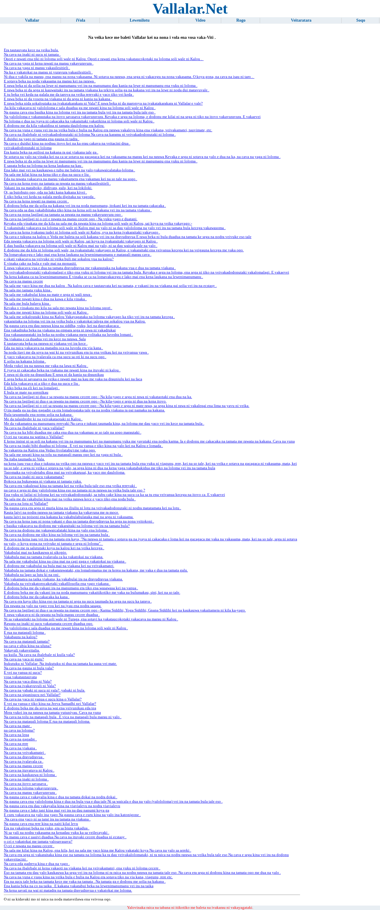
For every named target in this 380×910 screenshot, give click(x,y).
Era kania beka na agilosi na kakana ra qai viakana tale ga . (51, 152)
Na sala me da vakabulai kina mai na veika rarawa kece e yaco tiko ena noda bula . (70, 499)
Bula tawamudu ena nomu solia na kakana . (38, 415)
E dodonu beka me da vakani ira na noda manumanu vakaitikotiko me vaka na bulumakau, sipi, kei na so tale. (92, 592)
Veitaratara (301, 20)
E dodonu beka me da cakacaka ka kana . (36, 597)
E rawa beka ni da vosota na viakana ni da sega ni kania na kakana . (58, 99)
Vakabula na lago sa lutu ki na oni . (32, 575)
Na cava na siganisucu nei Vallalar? (32, 695)
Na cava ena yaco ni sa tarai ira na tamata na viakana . (47, 819)
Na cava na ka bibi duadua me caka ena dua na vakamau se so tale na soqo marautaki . (72, 432)
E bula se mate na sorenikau (26, 392)
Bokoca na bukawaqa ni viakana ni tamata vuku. (43, 481)
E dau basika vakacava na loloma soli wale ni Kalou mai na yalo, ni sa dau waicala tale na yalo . (80, 246)
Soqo (360, 20)
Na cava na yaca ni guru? (24, 659)
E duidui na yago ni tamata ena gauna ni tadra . (41, 139)
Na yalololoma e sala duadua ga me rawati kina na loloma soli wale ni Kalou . (66, 628)
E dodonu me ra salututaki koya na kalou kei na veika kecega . (54, 548)
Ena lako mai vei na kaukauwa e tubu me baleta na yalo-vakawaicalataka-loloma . (69, 170)
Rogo (241, 20)
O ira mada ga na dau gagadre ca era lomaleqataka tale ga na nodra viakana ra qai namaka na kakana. (84, 410)
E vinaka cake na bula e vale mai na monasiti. (40, 263)
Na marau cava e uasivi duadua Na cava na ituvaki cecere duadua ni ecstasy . (65, 837)
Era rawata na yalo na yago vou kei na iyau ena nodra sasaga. (53, 606)
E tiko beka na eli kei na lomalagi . (32, 388)
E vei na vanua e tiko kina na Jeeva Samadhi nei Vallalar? (50, 704)
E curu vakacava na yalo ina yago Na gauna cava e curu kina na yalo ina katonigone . (72, 815)
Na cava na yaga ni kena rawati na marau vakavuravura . (49, 63)
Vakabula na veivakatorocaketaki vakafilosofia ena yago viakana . (57, 584)
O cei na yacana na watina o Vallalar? (34, 437)
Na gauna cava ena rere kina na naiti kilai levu (41, 824)
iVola (80, 20)
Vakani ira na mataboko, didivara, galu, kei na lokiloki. (48, 188)
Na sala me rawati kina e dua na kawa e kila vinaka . (45, 299)
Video (200, 20)
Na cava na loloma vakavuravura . (31, 788)
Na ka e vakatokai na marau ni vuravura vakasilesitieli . (48, 72)
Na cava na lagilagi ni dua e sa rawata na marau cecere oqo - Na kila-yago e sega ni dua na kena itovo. (85, 401)
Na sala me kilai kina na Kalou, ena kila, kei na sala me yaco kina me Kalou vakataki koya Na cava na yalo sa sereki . (97, 850)
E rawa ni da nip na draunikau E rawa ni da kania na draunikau (54, 375)
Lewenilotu (140, 20)
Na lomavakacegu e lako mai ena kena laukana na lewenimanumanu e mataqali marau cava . (77, 255)
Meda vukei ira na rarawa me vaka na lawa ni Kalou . (46, 366)
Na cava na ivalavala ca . (23, 761)
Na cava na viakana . (20, 748)
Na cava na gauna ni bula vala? (29, 668)
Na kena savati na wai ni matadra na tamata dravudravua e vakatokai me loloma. (68, 890)
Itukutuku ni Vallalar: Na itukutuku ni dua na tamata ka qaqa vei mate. (60, 664)
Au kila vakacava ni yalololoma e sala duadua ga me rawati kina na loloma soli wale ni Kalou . (80, 108)
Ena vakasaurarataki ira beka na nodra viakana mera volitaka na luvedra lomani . (68, 335)
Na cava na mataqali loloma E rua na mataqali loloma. (47, 721)
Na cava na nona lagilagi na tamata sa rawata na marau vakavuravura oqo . (63, 215)
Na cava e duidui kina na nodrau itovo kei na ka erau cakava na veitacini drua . (67, 143)
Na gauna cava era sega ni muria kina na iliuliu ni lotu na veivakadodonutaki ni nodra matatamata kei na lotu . (92, 508)
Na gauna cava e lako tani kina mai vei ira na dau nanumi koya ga (56, 810)
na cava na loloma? (19, 730)
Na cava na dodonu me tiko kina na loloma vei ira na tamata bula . (57, 535)
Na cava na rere (16, 744)
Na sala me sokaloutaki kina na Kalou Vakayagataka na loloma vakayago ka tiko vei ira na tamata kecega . (89, 317)
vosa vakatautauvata (20, 677)
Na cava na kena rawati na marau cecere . (36, 201)
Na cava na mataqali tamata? (27, 641)
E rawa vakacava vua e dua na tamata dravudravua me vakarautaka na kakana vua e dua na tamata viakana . (90, 268)
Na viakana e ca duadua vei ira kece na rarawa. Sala (45, 339)
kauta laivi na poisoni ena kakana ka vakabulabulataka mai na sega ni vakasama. (69, 517)
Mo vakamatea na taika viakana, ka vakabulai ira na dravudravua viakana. (63, 579)
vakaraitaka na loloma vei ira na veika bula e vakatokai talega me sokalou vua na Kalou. (75, 321)
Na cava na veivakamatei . (25, 753)
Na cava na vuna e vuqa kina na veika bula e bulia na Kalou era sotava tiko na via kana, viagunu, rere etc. (88, 877)
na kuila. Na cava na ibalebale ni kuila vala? (39, 655)
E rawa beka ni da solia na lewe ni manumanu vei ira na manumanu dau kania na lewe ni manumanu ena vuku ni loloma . (100, 86)
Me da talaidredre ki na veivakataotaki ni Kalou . (43, 419)
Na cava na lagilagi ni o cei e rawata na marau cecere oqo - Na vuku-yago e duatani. (70, 219)
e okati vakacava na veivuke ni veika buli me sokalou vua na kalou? (59, 259)
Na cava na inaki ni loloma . (26, 779)
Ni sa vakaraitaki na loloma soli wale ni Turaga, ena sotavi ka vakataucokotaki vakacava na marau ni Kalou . (91, 619)
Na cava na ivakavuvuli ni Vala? (30, 686)
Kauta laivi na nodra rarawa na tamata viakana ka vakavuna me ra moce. (61, 512)
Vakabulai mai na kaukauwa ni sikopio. (35, 552)
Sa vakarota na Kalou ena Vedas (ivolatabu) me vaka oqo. (50, 450)
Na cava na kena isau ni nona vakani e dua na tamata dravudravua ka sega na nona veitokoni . (79, 521)
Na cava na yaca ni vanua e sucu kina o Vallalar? (43, 699)
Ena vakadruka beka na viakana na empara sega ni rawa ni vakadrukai (60, 330)
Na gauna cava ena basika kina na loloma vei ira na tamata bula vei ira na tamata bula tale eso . (80, 112)
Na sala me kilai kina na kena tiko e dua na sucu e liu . (47, 175)
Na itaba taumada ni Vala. (24, 459)
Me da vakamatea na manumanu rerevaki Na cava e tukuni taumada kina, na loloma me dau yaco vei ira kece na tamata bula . (104, 424)
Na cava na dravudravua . (24, 757)
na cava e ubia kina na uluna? (27, 646)
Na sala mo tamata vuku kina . (28, 290)
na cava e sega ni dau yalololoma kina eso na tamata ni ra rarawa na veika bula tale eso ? (74, 490)
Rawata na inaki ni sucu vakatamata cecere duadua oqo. (48, 624)
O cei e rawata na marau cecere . (29, 846)
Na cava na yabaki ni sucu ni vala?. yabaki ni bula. (44, 690)
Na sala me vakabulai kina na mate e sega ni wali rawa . (48, 295)
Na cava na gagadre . (20, 739)
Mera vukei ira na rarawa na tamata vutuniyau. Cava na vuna (52, 713)
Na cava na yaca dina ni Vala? (28, 681)
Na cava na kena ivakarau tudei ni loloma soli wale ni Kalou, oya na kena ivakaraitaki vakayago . (82, 232)
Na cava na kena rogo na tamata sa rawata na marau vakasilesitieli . (57, 183)
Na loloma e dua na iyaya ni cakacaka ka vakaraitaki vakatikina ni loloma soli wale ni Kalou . (79, 121)
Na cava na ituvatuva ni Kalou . (29, 770)
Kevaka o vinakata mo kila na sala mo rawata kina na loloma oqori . (58, 308)
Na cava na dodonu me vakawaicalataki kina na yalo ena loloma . (56, 530)
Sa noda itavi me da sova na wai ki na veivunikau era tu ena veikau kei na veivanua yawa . (76, 352)
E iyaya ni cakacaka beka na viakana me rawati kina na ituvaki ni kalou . (62, 370)
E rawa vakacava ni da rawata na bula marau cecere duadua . (52, 615)
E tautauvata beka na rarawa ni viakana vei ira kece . (46, 343)
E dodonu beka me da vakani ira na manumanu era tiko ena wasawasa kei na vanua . (71, 588)
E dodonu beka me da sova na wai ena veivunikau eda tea (50, 708)
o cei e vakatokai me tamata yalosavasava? (38, 841)
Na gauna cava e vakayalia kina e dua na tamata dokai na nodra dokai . (60, 797)
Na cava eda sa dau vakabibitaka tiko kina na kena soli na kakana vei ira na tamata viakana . (78, 210)
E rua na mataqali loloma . (25, 632)
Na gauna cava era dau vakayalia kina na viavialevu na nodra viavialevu (62, 806)
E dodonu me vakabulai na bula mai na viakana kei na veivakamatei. (59, 566)
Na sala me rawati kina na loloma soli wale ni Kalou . (46, 312)
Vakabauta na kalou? (20, 637)
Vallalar (32, 20)
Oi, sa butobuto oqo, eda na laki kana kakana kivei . (45, 192)
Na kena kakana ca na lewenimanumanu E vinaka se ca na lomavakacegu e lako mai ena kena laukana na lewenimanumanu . (103, 277)
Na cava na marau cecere (23, 281)
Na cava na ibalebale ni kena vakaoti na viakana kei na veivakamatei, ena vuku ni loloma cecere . (82, 868)
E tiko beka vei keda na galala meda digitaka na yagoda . (49, 197)
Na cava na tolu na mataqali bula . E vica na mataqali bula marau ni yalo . (62, 717)
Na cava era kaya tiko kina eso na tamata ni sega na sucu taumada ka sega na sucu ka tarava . (78, 601)
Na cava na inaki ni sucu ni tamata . (32, 54)
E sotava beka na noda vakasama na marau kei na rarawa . (50, 81)
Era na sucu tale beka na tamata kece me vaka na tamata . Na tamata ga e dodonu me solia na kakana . (85, 881)
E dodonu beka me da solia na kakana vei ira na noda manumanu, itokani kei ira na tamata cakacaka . (85, 206)
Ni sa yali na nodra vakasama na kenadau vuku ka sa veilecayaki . (56, 833)
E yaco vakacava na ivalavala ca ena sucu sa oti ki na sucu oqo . (55, 357)
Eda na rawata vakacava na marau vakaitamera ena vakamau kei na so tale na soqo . (70, 179)
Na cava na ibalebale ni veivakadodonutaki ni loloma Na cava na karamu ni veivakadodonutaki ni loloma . (90, 134)
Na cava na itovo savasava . (26, 784)
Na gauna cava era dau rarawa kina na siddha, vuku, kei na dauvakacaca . (62, 326)
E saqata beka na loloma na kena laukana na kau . (43, 166)
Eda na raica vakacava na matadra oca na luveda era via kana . (53, 348)
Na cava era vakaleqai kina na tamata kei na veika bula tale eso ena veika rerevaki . (70, 486)
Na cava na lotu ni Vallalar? (26, 504)
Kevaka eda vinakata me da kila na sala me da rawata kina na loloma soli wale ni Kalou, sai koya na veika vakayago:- (98, 223)
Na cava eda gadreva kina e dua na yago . (37, 864)
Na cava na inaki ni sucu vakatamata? (34, 477)
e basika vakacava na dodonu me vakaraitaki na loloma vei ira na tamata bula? (67, 526)
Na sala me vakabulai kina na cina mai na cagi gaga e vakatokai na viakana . (65, 561)
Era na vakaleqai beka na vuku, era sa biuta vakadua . (46, 828)
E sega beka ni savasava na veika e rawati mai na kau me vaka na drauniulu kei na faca (73, 379)
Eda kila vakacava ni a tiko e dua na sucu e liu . (42, 383)
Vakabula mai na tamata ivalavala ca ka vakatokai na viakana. (53, 557)
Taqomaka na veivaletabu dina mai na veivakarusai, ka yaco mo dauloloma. (64, 472)
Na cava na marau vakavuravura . (30, 793)
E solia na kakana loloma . (25, 361)
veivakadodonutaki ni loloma (28, 148)
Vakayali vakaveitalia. (22, 650)
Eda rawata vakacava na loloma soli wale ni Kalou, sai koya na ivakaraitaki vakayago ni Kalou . (81, 241)
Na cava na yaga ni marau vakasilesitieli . (37, 68)
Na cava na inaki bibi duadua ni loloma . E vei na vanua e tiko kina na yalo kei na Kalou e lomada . (83, 446)
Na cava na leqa (16, 735)
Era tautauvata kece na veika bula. (31, 50)
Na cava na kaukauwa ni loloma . (30, 775)
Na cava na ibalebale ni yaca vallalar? (34, 428)
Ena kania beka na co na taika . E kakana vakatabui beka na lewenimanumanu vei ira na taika (78, 886)
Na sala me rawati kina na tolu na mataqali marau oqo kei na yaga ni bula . (63, 455)
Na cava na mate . (18, 726)
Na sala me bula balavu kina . (27, 303)
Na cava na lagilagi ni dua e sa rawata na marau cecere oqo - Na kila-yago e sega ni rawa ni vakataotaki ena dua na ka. (98, 397)
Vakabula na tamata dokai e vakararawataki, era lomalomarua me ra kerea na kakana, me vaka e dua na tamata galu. (96, 570)
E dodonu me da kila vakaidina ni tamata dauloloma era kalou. (54, 126)
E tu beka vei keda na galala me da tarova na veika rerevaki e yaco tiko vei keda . (69, 94)
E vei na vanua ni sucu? (23, 672)
